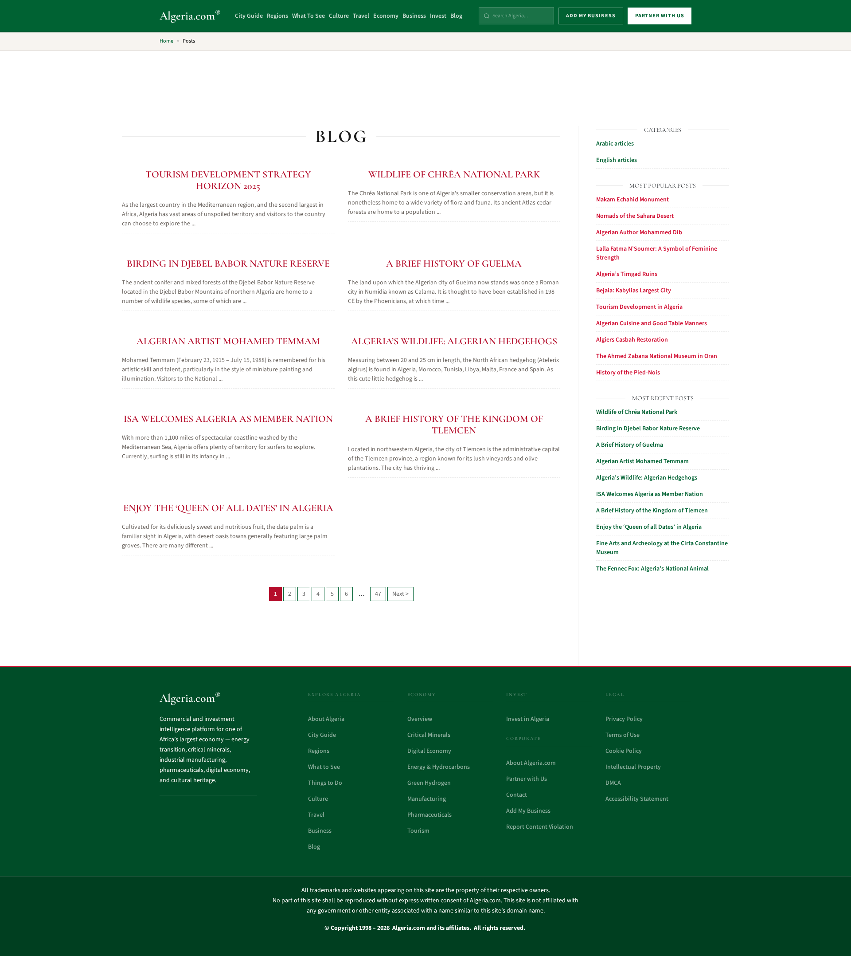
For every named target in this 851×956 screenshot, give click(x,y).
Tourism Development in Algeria (639, 307)
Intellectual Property (633, 767)
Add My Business (528, 811)
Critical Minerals (428, 735)
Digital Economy (429, 751)
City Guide (249, 16)
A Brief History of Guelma (454, 263)
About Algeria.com (531, 763)
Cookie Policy (623, 751)
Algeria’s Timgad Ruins (626, 274)
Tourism (418, 830)
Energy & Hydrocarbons (438, 767)
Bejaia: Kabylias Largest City (633, 290)
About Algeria (326, 719)
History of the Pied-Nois (628, 372)
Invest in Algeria (527, 719)
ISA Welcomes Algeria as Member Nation (228, 419)
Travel (361, 16)
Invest (438, 16)
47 (378, 594)
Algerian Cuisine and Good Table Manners (651, 323)
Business (414, 16)
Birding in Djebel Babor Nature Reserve (228, 263)
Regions (277, 16)
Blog (456, 16)
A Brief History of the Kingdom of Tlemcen (454, 424)
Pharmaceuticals (429, 814)
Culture (339, 16)
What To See (308, 16)
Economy (385, 16)
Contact (516, 795)
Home (166, 41)
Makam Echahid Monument (632, 199)
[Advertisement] (425, 83)
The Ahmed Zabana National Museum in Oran (656, 356)
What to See (324, 767)
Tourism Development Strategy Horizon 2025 (228, 180)
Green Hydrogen (429, 783)
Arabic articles (615, 143)
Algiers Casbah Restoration (632, 339)
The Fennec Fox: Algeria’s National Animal (652, 568)
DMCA (613, 783)
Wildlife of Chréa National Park (454, 174)
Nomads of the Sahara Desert (635, 216)
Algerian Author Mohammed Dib (639, 232)
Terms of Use (622, 735)
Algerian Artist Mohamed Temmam (228, 341)
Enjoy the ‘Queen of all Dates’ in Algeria (228, 508)
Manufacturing (426, 799)
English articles (616, 160)
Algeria (190, 16)
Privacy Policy (624, 719)
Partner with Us (526, 779)
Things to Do (325, 783)
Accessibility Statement (636, 799)
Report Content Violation (539, 826)
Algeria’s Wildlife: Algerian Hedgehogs (454, 341)
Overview (419, 719)
